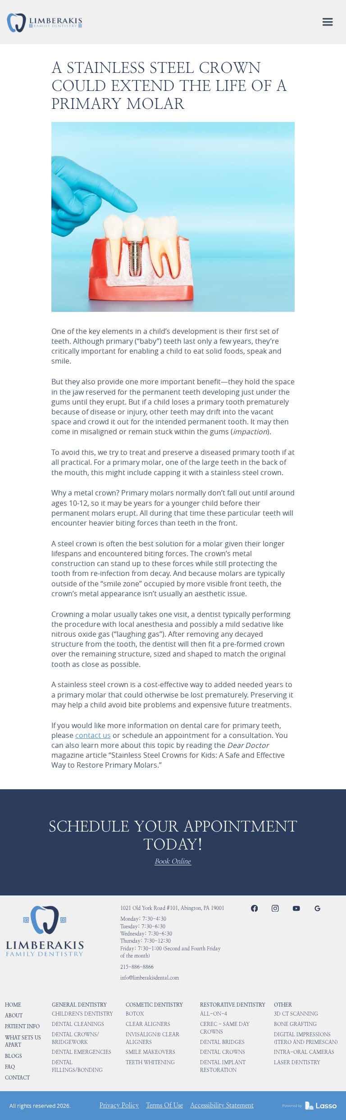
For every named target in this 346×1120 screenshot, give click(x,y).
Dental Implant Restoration (223, 1066)
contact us (93, 735)
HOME (13, 1005)
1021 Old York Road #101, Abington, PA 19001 (172, 908)
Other (283, 1005)
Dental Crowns (222, 1052)
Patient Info (22, 1026)
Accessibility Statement (222, 1105)
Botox (135, 1014)
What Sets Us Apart (23, 1041)
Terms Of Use (164, 1105)
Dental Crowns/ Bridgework (75, 1038)
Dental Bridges (222, 1042)
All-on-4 (213, 1014)
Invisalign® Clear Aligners (152, 1038)
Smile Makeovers (150, 1052)
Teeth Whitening (150, 1063)
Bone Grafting (295, 1024)
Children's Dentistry (82, 1014)
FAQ (10, 1067)
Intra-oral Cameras (304, 1052)
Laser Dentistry (297, 1063)
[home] (44, 22)
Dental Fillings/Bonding (77, 1066)
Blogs (13, 1056)
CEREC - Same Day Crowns (225, 1028)
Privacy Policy (119, 1105)
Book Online (173, 861)
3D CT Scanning (296, 1014)
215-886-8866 (137, 967)
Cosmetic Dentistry (154, 1005)
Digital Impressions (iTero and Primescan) (306, 1038)
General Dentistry (79, 1005)
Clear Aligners (148, 1024)
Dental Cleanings (78, 1024)
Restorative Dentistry (232, 1005)
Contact (17, 1078)
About (14, 1015)
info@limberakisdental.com (149, 978)
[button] (327, 22)
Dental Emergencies (81, 1052)
